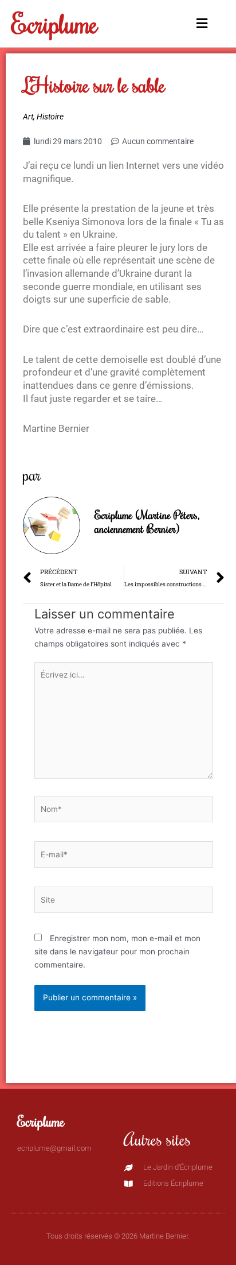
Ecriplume (54, 23)
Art (28, 116)
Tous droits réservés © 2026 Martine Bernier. (118, 1236)
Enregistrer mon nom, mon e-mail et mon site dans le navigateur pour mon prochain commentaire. (117, 951)
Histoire (50, 116)
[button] (198, 23)
